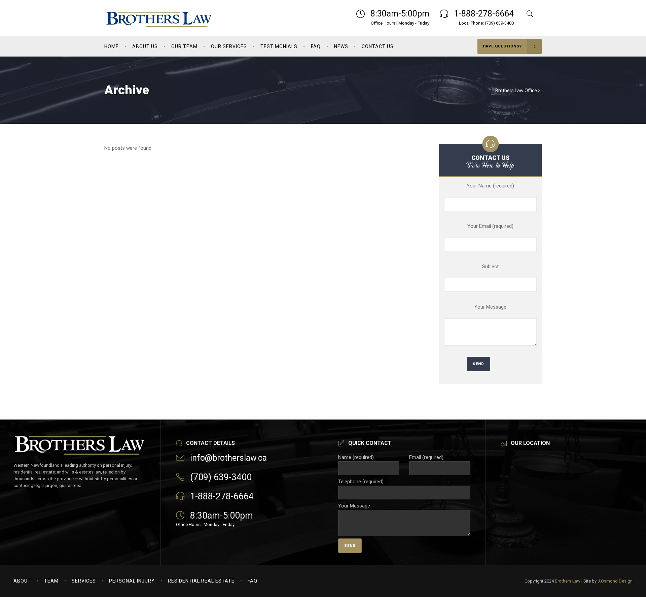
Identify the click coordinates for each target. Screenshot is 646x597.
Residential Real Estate (201, 581)
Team (51, 581)
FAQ (252, 581)
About (22, 581)
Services (84, 581)
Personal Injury (132, 581)
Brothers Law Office (516, 90)
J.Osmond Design (615, 581)
